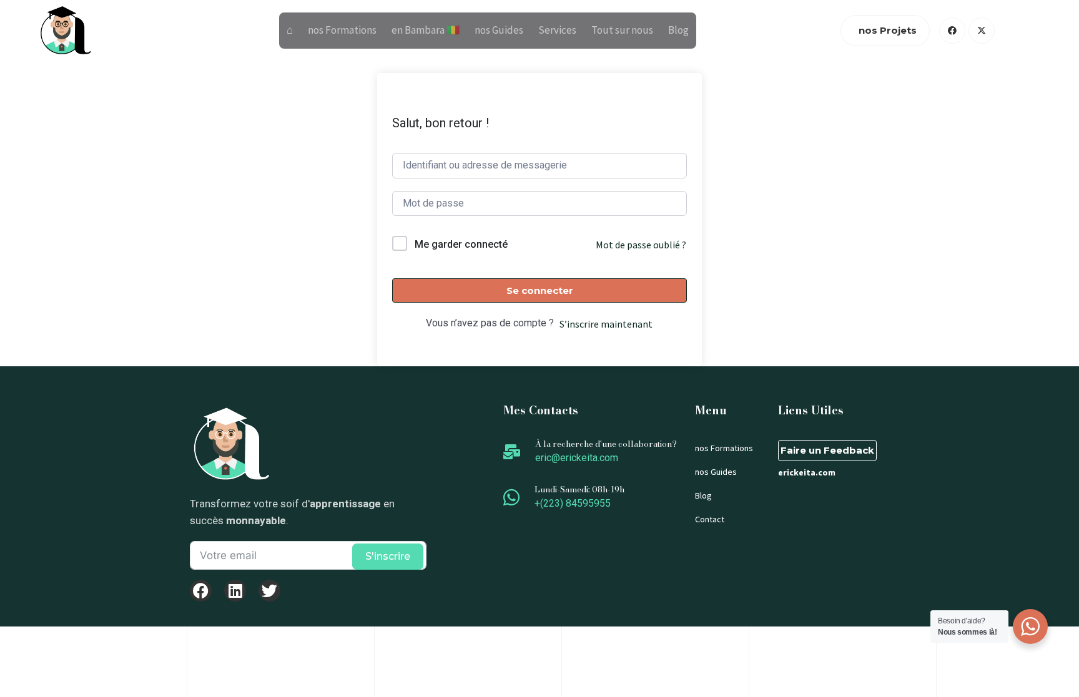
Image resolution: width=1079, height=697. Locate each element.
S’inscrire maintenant (606, 324)
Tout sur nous (622, 30)
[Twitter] (269, 591)
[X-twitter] (981, 30)
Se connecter (539, 290)
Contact (709, 519)
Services (557, 30)
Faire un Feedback (827, 450)
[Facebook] (952, 30)
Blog (678, 30)
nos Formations (342, 30)
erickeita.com (806, 472)
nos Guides (499, 30)
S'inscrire (387, 556)
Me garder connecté (461, 244)
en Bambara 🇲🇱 (426, 30)
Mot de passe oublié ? (641, 244)
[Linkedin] (235, 591)
